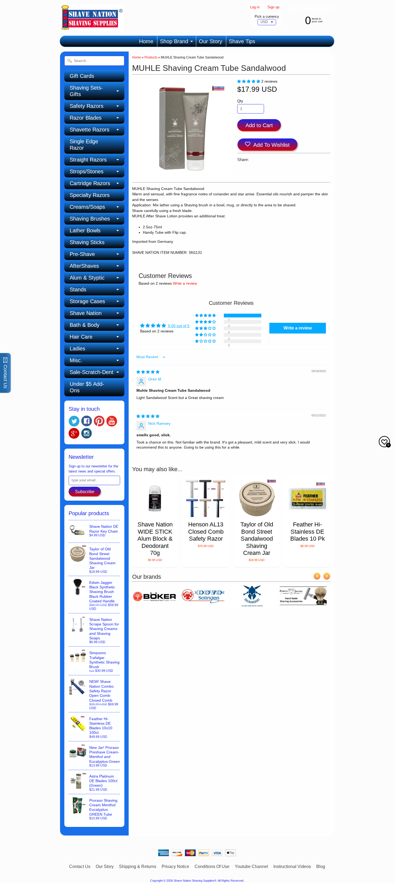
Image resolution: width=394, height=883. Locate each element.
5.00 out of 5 (178, 326)
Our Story (210, 41)
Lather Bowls (85, 230)
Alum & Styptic (87, 278)
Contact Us (79, 866)
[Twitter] (74, 421)
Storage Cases (87, 301)
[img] (147, 372)
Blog (320, 866)
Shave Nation (86, 313)
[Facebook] (86, 421)
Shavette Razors (89, 130)
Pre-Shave (82, 254)
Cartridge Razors (90, 183)
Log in (254, 7)
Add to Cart (259, 125)
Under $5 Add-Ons (87, 387)
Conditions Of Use (212, 866)
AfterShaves (84, 266)
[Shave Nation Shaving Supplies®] (92, 28)
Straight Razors (88, 160)
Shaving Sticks (87, 242)
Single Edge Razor (84, 144)
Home (146, 41)
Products (150, 57)
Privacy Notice (175, 866)
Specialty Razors (90, 195)
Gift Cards (82, 76)
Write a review (185, 283)
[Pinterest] (99, 421)
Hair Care (81, 337)
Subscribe (84, 491)
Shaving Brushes (90, 219)
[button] (249, 81)
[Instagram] (86, 433)
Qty (240, 101)
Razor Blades (86, 118)
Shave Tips (242, 41)
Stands (78, 289)
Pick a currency (267, 16)
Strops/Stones (86, 171)
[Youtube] (111, 421)
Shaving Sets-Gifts (86, 91)
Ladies (77, 348)
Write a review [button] (298, 328)
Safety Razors (86, 106)
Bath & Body (84, 325)
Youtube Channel (251, 866)
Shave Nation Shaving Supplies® (195, 880)
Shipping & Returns (137, 866)
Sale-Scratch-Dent (91, 372)
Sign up (273, 7)
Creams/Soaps (87, 207)
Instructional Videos (292, 866)
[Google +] (74, 433)
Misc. (76, 360)
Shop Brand (174, 41)
